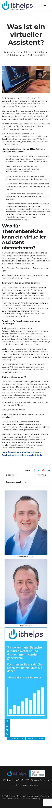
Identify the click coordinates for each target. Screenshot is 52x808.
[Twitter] (38, 470)
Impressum (13, 799)
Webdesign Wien (35, 738)
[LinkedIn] (49, 470)
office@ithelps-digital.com (26, 785)
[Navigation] (45, 5)
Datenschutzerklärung (30, 799)
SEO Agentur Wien (15, 738)
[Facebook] (34, 470)
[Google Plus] (43, 470)
